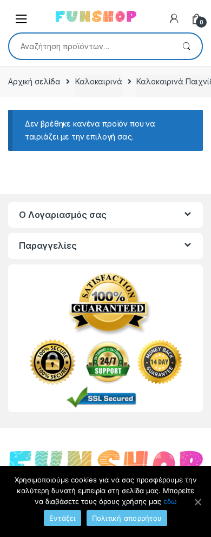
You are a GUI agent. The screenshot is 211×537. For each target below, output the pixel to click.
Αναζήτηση (186, 46)
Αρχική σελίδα (34, 81)
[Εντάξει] (197, 501)
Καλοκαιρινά (98, 81)
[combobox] (90, 46)
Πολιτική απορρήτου (127, 518)
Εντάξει (62, 518)
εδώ (170, 501)
